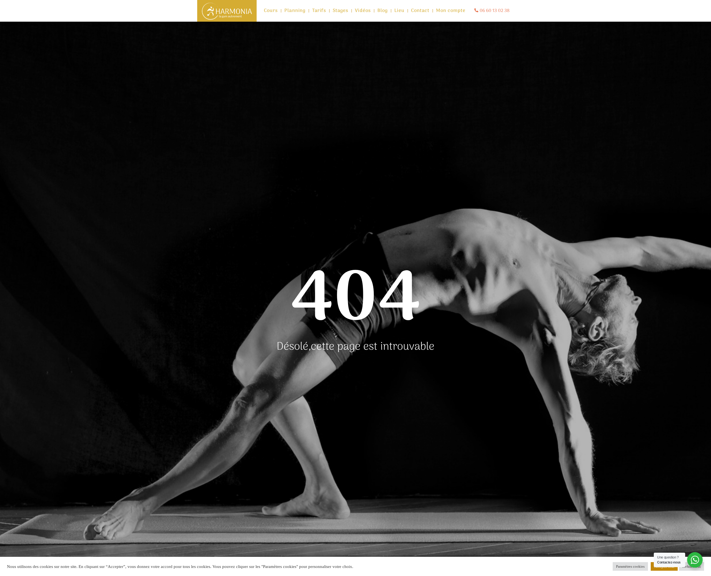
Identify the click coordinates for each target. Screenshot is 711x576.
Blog (382, 11)
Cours (271, 11)
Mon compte (450, 11)
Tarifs (319, 11)
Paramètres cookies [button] (630, 566)
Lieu (399, 11)
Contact (420, 11)
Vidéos (363, 11)
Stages (341, 11)
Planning (295, 11)
